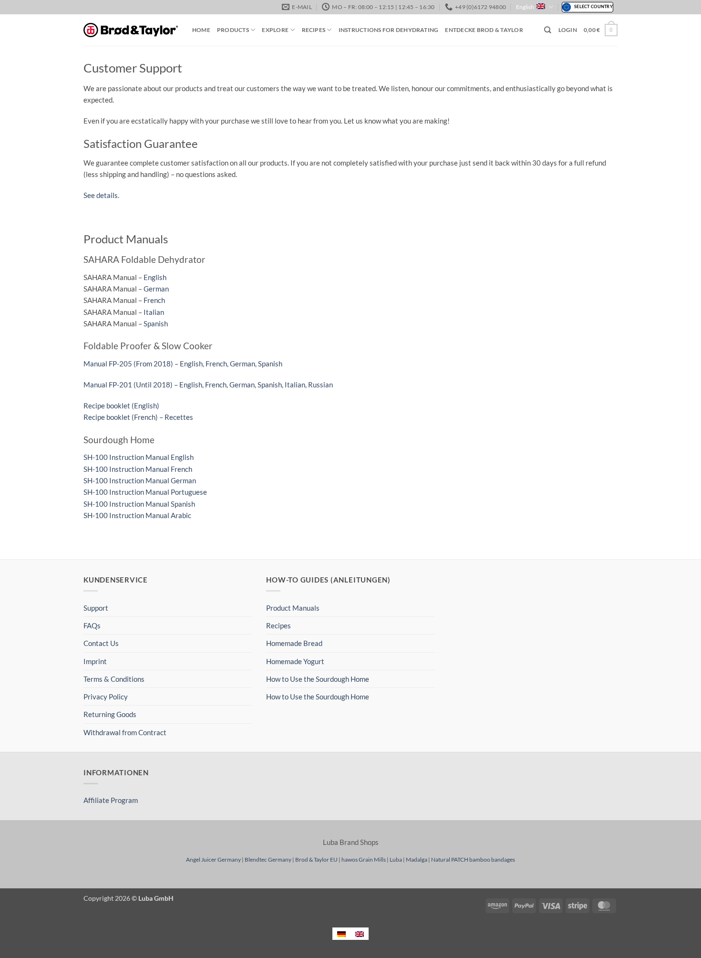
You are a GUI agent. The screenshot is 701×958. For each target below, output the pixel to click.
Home (201, 29)
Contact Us (101, 643)
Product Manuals (293, 608)
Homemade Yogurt (295, 661)
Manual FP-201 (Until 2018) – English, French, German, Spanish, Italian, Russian (208, 384)
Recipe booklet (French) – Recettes (138, 417)
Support (95, 608)
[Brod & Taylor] (130, 30)
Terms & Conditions (113, 679)
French (154, 300)
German (156, 288)
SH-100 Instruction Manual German (139, 480)
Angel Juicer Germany (213, 859)
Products (233, 29)
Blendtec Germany (268, 859)
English (525, 6)
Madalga (416, 859)
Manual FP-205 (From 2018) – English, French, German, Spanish (182, 363)
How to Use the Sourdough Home (317, 679)
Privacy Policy (105, 696)
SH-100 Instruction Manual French (137, 469)
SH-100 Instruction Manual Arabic (137, 515)
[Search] (547, 30)
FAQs (92, 625)
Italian (154, 312)
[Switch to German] (341, 933)
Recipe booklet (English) (121, 405)
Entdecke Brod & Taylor (484, 29)
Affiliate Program (110, 800)
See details (100, 195)
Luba (396, 859)
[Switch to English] (359, 933)
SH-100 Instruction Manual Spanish (139, 504)
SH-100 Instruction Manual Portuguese (145, 492)
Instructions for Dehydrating (389, 29)
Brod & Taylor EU (316, 859)
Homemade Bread (294, 643)
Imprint (95, 661)
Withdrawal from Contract (124, 732)
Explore (275, 29)
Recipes (314, 29)
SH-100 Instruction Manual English (138, 457)
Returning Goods (109, 714)
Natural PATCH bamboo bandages (473, 859)
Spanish (156, 323)
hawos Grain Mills (363, 859)
